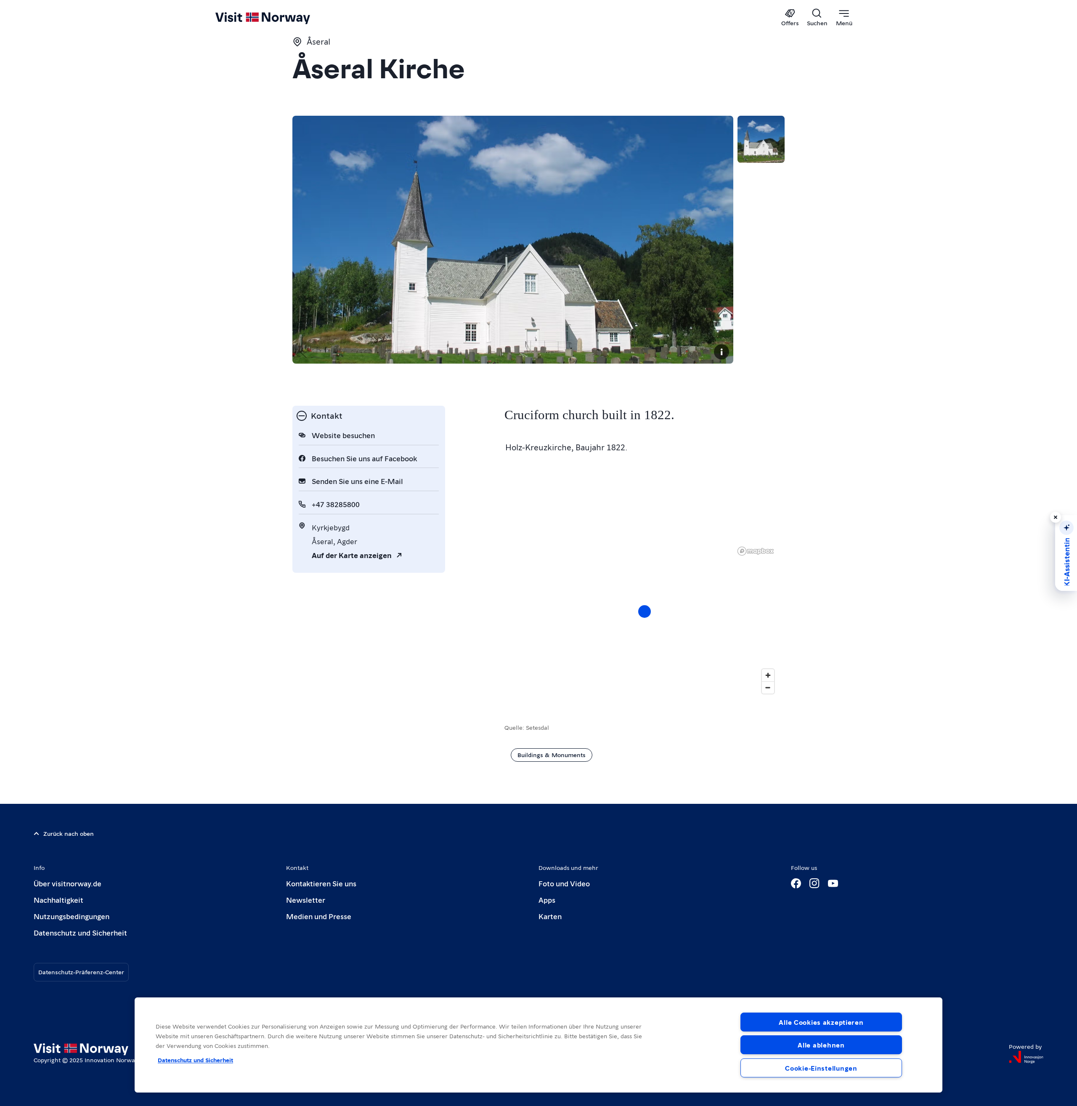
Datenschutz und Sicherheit (80, 932)
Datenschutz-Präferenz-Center (81, 972)
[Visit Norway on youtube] (833, 883)
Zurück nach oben (68, 833)
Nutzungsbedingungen (71, 916)
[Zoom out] (768, 687)
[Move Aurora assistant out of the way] (1055, 517)
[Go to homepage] (276, 17)
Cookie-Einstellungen (821, 1067)
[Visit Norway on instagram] (814, 883)
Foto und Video (564, 883)
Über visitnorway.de (67, 883)
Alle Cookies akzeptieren (821, 1022)
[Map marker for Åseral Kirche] (644, 611)
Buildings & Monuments (551, 754)
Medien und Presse (318, 916)
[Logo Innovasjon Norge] (1026, 1057)
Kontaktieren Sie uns (321, 883)
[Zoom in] (768, 675)
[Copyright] (721, 351)
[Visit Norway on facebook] (796, 883)
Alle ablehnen (821, 1044)
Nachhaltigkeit (58, 899)
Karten (550, 916)
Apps (546, 899)
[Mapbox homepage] (755, 551)
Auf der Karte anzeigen (352, 555)
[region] (538, 1045)
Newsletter (305, 899)
